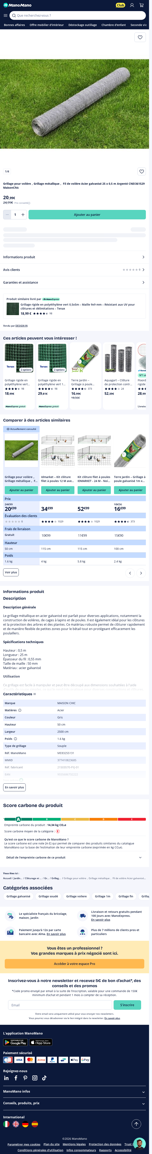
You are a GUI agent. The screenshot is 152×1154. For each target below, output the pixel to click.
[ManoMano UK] (16, 1124)
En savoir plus (112, 1018)
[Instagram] (35, 1078)
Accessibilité (123, 1150)
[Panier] (141, 5)
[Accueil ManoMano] (58, 5)
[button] (74, 306)
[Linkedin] (6, 1078)
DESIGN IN (21, 325)
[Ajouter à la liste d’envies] (142, 171)
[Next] (141, 573)
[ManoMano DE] (25, 1124)
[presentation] (140, 857)
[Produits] (5, 15)
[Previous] (130, 573)
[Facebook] (16, 1078)
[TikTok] (44, 1078)
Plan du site (52, 1144)
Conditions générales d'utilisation (40, 1150)
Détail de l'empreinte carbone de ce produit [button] (36, 857)
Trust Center (133, 1144)
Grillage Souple (59, 878)
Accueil (7, 878)
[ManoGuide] (139, 1144)
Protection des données (105, 1144)
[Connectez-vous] (132, 5)
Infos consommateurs (81, 1150)
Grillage (48, 878)
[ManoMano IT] (6, 1124)
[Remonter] (136, 1124)
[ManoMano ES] (35, 1124)
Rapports (105, 1150)
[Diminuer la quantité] (7, 214)
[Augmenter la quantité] (23, 214)
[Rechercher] (14, 15)
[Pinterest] (25, 1078)
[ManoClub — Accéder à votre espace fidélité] (120, 5)
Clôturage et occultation (39, 878)
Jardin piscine (21, 878)
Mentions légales (74, 1144)
